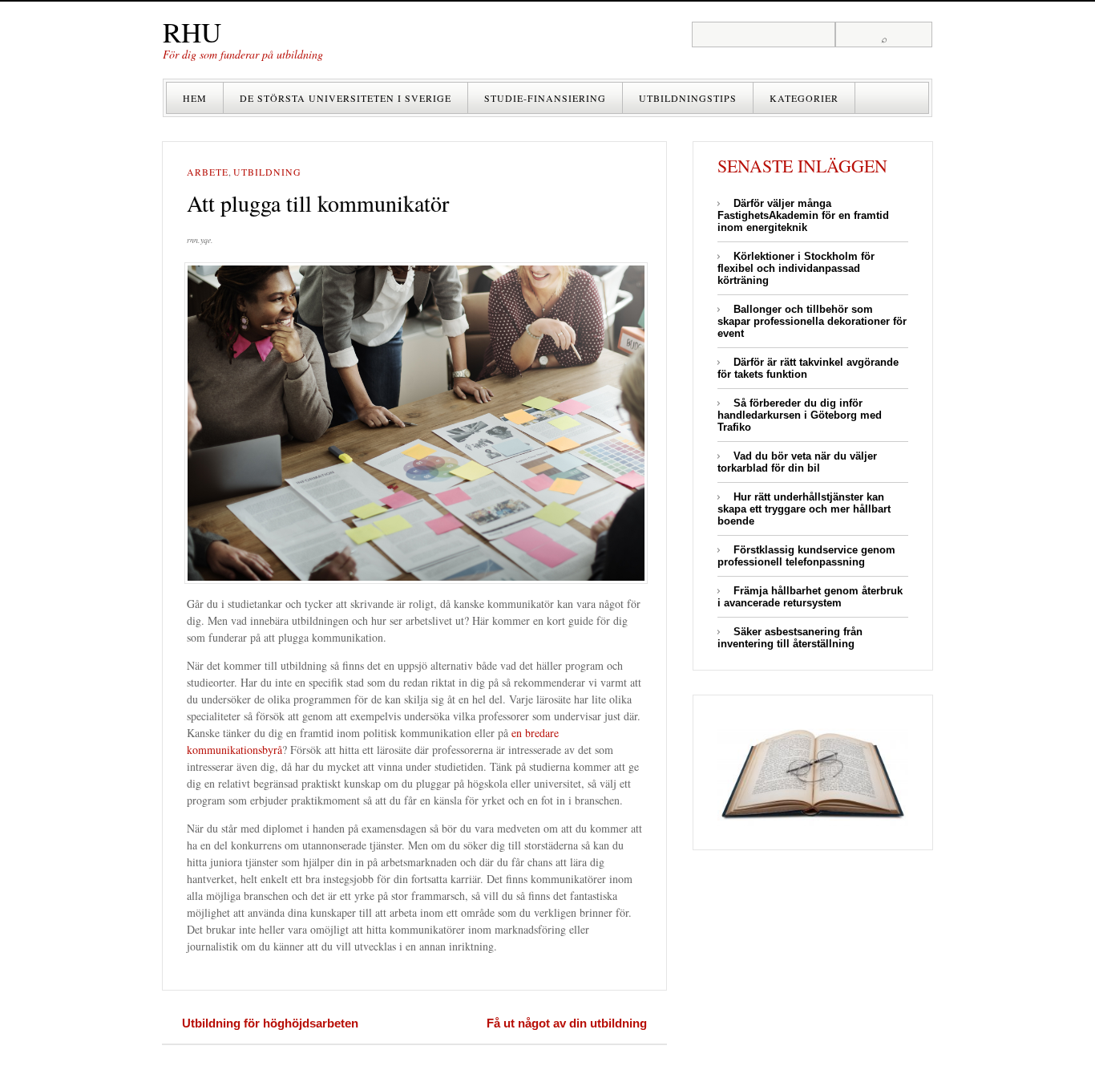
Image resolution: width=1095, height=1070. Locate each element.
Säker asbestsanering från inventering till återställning (790, 638)
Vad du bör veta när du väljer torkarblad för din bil (797, 462)
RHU (192, 32)
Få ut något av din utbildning (567, 1023)
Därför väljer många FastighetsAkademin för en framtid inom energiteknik (803, 215)
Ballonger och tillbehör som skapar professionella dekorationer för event (812, 321)
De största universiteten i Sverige (345, 97)
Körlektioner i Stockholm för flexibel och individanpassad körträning (796, 268)
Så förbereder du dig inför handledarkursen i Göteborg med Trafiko (799, 415)
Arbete (207, 172)
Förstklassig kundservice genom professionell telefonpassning (806, 556)
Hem (195, 97)
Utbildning (267, 172)
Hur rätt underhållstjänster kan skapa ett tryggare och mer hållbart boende (804, 509)
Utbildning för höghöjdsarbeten (270, 1023)
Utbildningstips (688, 97)
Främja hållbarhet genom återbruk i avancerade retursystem (810, 597)
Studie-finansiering (545, 97)
